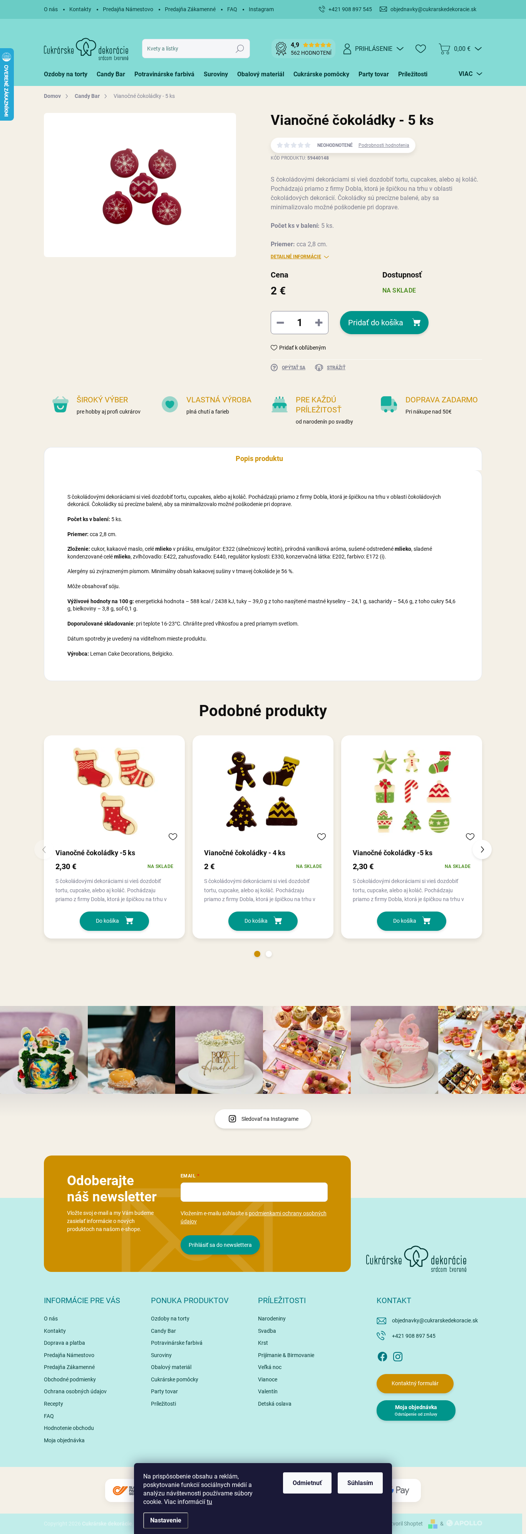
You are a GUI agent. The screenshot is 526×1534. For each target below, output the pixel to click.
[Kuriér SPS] (128, 1490)
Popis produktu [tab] (259, 458)
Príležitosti (163, 1404)
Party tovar (164, 1391)
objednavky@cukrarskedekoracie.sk (435, 1320)
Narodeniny (272, 1318)
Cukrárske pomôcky (174, 1379)
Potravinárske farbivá (177, 1343)
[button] (257, 954)
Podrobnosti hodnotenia (383, 145)
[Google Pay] (397, 1490)
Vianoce (267, 1379)
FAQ (232, 9)
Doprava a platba (64, 1343)
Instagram (261, 9)
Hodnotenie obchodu (69, 1428)
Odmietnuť (307, 1483)
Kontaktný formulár (415, 1383)
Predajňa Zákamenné (190, 9)
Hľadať (240, 48)
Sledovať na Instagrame (269, 1119)
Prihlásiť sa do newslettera (220, 1245)
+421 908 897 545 (414, 1336)
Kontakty (80, 9)
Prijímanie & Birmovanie (286, 1355)
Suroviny (161, 1355)
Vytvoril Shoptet (404, 1524)
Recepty (53, 1404)
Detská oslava (274, 1404)
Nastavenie (165, 1520)
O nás (51, 9)
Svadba (267, 1331)
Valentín (268, 1391)
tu (209, 1501)
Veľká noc (269, 1367)
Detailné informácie (296, 256)
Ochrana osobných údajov (75, 1391)
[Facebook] (382, 1355)
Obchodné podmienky (70, 1379)
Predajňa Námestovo (128, 9)
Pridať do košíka (375, 322)
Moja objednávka (64, 1440)
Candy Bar (163, 1331)
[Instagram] (398, 1355)
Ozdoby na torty (170, 1318)
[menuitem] (68, 74)
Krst (263, 1343)
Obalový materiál (171, 1367)
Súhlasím (360, 1483)
